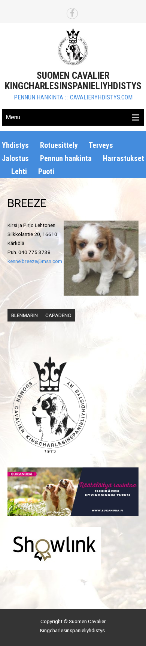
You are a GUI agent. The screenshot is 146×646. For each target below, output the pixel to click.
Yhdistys (15, 145)
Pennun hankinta (66, 158)
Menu (13, 117)
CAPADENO (58, 315)
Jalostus (15, 158)
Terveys (101, 145)
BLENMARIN (24, 315)
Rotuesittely (59, 145)
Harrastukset (123, 158)
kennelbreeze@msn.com (34, 261)
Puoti (46, 171)
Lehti (19, 171)
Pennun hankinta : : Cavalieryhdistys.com (73, 97)
